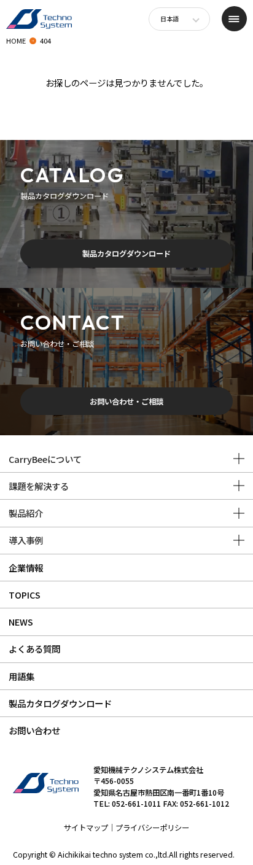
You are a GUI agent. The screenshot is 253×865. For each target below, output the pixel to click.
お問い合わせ (34, 730)
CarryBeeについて (45, 458)
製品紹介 (26, 512)
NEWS (21, 621)
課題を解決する (39, 485)
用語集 (21, 676)
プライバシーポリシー (152, 827)
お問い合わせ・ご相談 (126, 401)
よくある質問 (34, 648)
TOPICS (25, 594)
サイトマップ (86, 827)
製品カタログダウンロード (126, 253)
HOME (16, 40)
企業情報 (26, 567)
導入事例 (26, 539)
